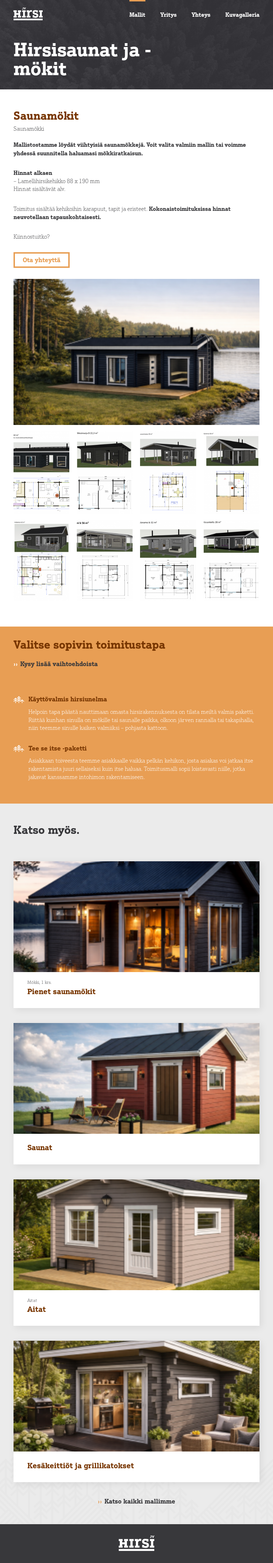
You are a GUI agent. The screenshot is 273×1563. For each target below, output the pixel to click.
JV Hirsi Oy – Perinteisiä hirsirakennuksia (67, 13)
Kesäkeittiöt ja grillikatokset (80, 1465)
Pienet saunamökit (61, 991)
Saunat (39, 1147)
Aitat (36, 1309)
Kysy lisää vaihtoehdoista (59, 664)
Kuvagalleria (242, 14)
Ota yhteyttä (41, 260)
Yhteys (201, 14)
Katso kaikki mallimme (140, 1501)
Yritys (168, 14)
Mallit (137, 14)
